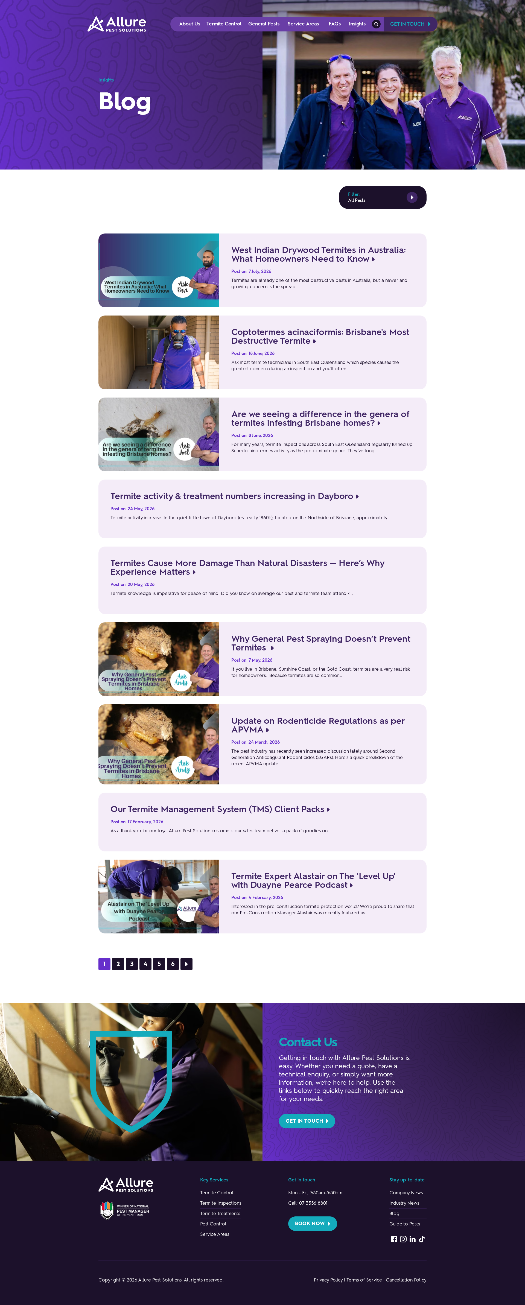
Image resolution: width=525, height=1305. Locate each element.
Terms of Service (364, 1280)
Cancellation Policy (406, 1280)
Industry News (404, 1203)
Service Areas (214, 1234)
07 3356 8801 (313, 1203)
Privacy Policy (328, 1280)
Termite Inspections (220, 1203)
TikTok (422, 1239)
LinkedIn (412, 1239)
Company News (406, 1192)
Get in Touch (304, 1121)
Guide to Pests (404, 1224)
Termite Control (217, 1192)
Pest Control (213, 1224)
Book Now (310, 1224)
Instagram (403, 1239)
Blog (394, 1213)
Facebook (394, 1239)
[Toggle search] (376, 24)
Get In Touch (407, 24)
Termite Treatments (220, 1213)
